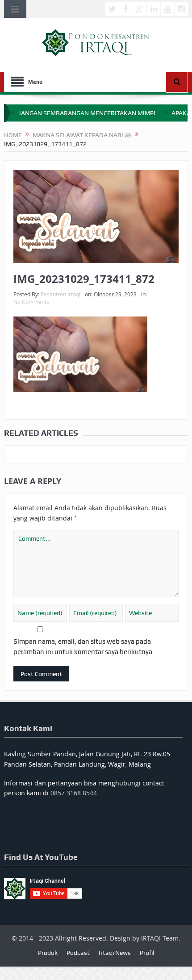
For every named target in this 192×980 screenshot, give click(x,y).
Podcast (78, 952)
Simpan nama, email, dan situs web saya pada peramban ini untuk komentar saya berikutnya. (83, 646)
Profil (147, 952)
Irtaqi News (115, 952)
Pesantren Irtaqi (60, 294)
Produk (48, 952)
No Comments (31, 301)
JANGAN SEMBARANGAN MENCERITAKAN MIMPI (86, 113)
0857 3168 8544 (73, 793)
